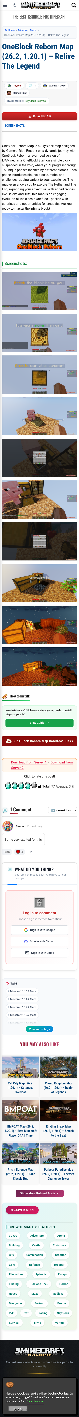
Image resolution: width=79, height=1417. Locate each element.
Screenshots (14, 126)
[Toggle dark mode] (14, 5)
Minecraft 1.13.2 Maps (23, 1014)
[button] (19, 852)
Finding (14, 1284)
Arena (61, 1235)
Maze (34, 1293)
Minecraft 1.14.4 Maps (23, 1022)
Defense (34, 1264)
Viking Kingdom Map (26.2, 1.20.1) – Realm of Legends (58, 1087)
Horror (63, 1284)
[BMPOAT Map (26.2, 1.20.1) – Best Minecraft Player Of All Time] (20, 1110)
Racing (42, 1313)
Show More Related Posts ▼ (39, 1193)
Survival (41, 101)
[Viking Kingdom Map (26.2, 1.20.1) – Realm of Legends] (58, 1067)
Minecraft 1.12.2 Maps (23, 1007)
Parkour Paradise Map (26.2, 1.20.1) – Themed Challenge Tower (58, 1174)
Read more (35, 1401)
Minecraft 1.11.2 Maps (23, 999)
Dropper (59, 1264)
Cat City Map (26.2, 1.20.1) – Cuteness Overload (20, 1087)
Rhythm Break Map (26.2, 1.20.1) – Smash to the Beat (58, 1131)
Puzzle (61, 1303)
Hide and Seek (39, 1284)
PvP (26, 1313)
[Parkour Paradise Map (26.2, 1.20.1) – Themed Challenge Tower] (58, 1153)
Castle (36, 1245)
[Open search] (74, 5)
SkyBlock (31, 101)
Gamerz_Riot (20, 92)
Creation (60, 1255)
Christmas (59, 1245)
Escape (62, 1274)
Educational (16, 1274)
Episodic (41, 1274)
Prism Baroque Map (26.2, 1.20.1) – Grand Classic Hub (20, 1174)
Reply (7, 851)
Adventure (37, 1235)
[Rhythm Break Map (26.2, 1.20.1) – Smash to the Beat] (58, 1110)
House (13, 1293)
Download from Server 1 (29, 762)
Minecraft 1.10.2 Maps (23, 991)
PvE (11, 1313)
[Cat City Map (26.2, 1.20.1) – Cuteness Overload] (20, 1067)
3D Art (13, 1235)
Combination (34, 1255)
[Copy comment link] (30, 852)
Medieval (58, 1293)
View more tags (39, 1029)
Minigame (15, 1303)
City (11, 1255)
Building (14, 1245)
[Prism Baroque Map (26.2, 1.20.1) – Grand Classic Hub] (20, 1153)
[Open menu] (5, 5)
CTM (12, 1264)
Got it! (18, 1409)
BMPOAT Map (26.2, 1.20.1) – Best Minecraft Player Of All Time (20, 1131)
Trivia (37, 1322)
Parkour (39, 1303)
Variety (59, 1322)
